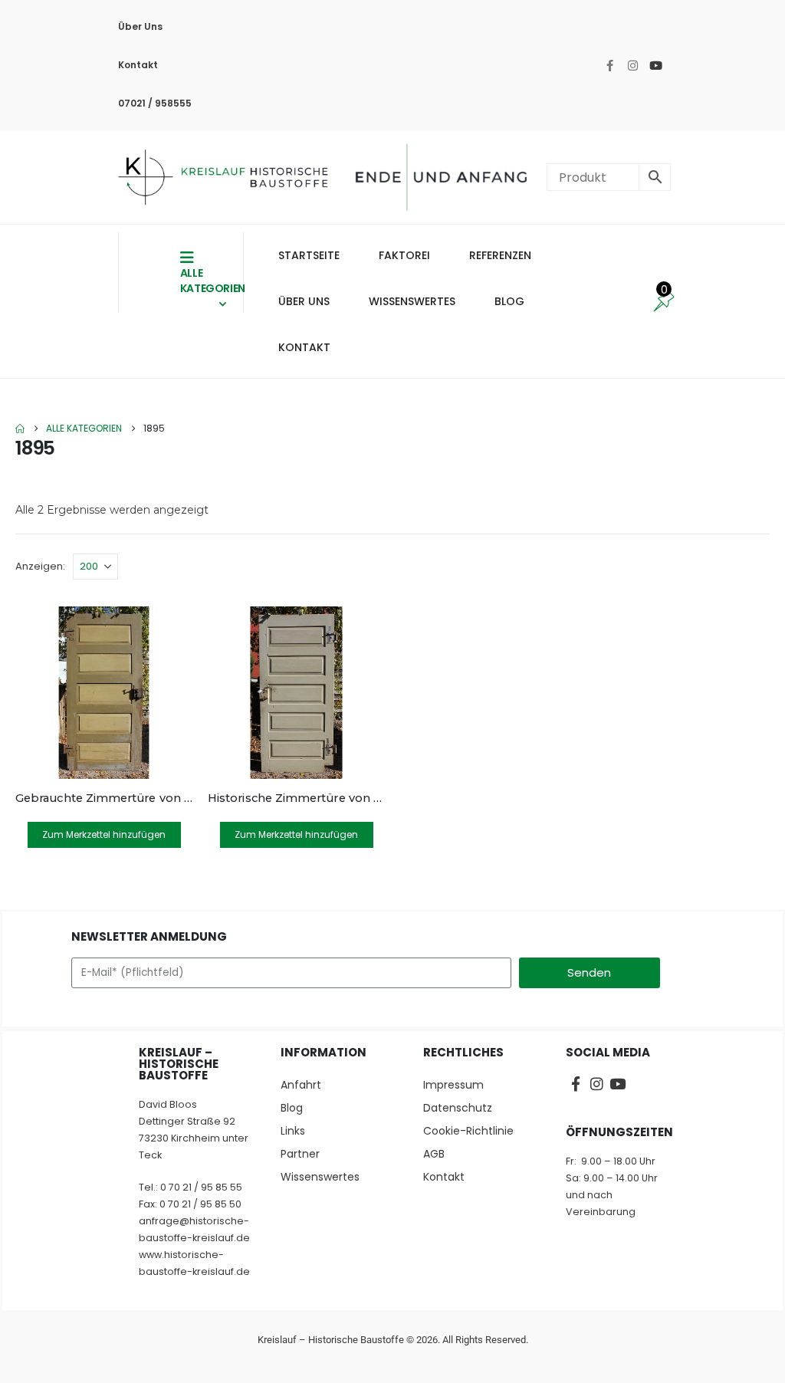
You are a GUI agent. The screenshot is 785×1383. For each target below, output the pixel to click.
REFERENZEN (500, 255)
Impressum (453, 1084)
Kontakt (138, 64)
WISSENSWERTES (412, 301)
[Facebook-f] (609, 65)
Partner (300, 1153)
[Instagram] (632, 65)
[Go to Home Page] (20, 428)
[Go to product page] (103, 692)
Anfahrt (301, 1084)
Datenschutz (457, 1107)
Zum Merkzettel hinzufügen (104, 834)
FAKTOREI (404, 255)
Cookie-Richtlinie (468, 1130)
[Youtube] (655, 65)
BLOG (509, 301)
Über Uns (140, 26)
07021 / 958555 (155, 103)
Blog (292, 1107)
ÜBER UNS (304, 301)
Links (293, 1130)
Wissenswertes (320, 1176)
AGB (434, 1153)
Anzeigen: (40, 566)
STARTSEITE (309, 255)
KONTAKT (304, 347)
